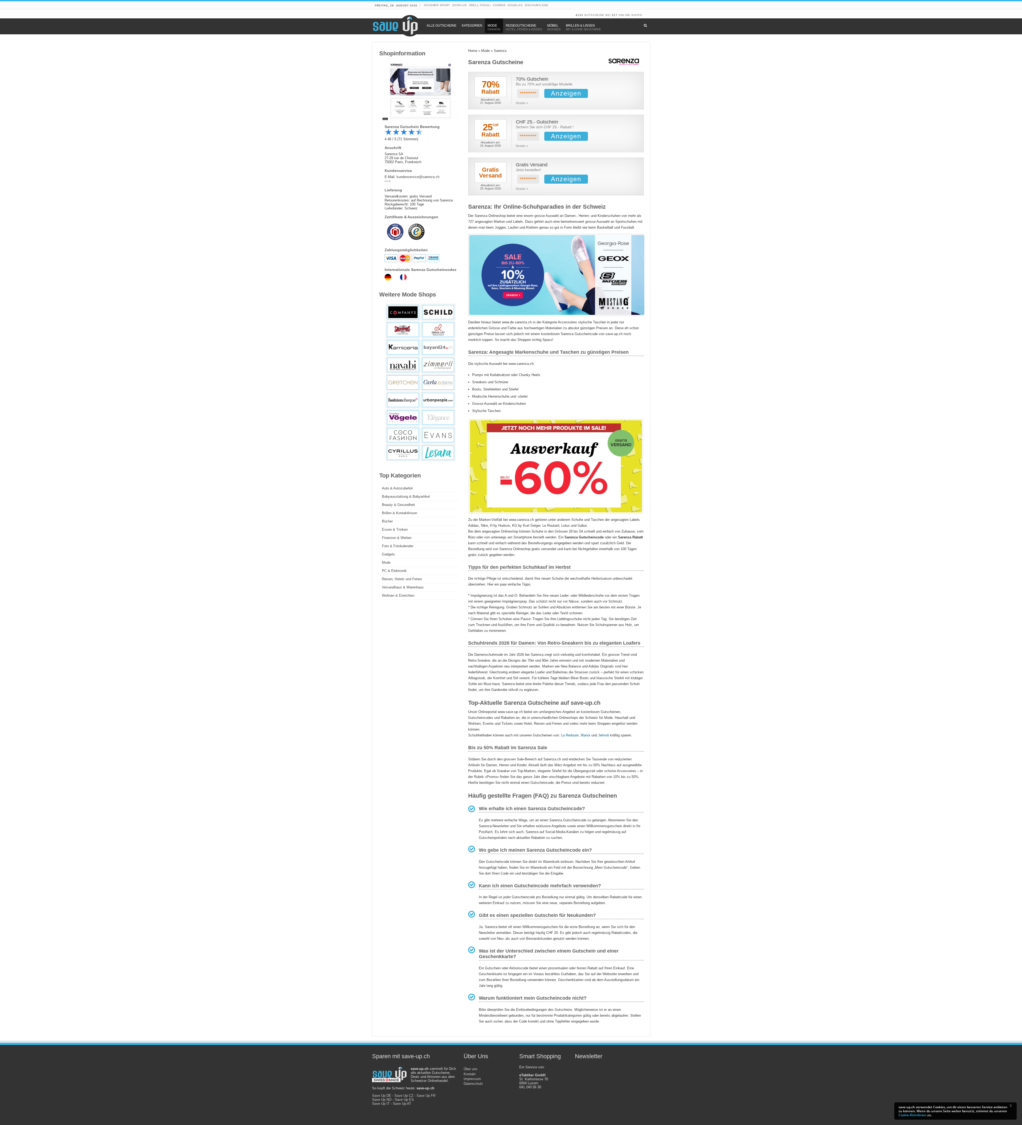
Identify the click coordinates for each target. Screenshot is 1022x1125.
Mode (485, 51)
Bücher (387, 521)
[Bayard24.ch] (438, 347)
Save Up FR (426, 1096)
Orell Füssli (480, 5)
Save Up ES (404, 1100)
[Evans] (438, 435)
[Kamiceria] (403, 347)
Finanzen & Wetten (396, 538)
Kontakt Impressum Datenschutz (473, 1079)
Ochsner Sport (437, 5)
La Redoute (570, 735)
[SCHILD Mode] (438, 312)
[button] (1012, 1107)
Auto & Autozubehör (397, 488)
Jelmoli (603, 735)
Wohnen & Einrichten (398, 595)
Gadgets (388, 554)
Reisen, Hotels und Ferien (402, 579)
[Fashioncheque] (403, 400)
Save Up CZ (403, 1096)
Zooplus (459, 5)
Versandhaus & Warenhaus (403, 587)
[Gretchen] (403, 382)
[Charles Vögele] (403, 418)
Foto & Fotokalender (397, 546)
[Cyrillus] (403, 453)
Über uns (470, 1069)
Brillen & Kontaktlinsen (399, 513)
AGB (388, 181)
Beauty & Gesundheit (398, 505)
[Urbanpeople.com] (438, 400)
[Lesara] (438, 453)
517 (614, 15)
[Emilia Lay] (438, 330)
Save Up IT (381, 1104)
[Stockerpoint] (403, 330)
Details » (522, 103)
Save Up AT (402, 1104)
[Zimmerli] (438, 365)
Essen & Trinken (395, 529)
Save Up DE (381, 1096)
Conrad (499, 5)
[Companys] (403, 312)
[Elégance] (438, 418)
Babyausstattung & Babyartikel (406, 496)
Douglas (515, 5)
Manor (585, 735)
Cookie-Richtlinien (912, 1115)
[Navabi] (403, 365)
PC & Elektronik (394, 571)
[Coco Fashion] (403, 435)
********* (528, 93)
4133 (579, 15)
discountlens (537, 5)
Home (472, 51)
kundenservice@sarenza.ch (418, 177)
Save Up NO (382, 1100)
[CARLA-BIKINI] (438, 382)
